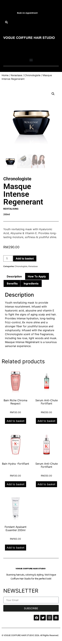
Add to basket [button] (15, 421)
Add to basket (25, 258)
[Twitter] (43, 617)
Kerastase (16, 75)
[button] (6, 22)
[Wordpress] (56, 617)
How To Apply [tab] (37, 276)
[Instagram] (49, 617)
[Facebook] (36, 617)
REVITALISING (11, 208)
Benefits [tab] (12, 283)
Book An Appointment (27, 13)
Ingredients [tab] (31, 283)
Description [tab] (14, 276)
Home (5, 75)
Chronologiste (32, 75)
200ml (6, 214)
